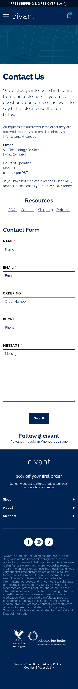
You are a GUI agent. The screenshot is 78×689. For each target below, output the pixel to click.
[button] (6, 16)
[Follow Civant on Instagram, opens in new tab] (38, 545)
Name (8, 241)
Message (11, 345)
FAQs (12, 210)
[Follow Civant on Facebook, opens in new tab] (28, 545)
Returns (63, 210)
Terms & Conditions (26, 664)
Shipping (45, 210)
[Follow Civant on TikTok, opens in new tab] (48, 545)
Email (8, 267)
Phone (9, 319)
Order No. (12, 293)
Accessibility (46, 667)
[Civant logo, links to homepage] (39, 461)
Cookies (27, 210)
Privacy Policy (51, 664)
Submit (39, 418)
